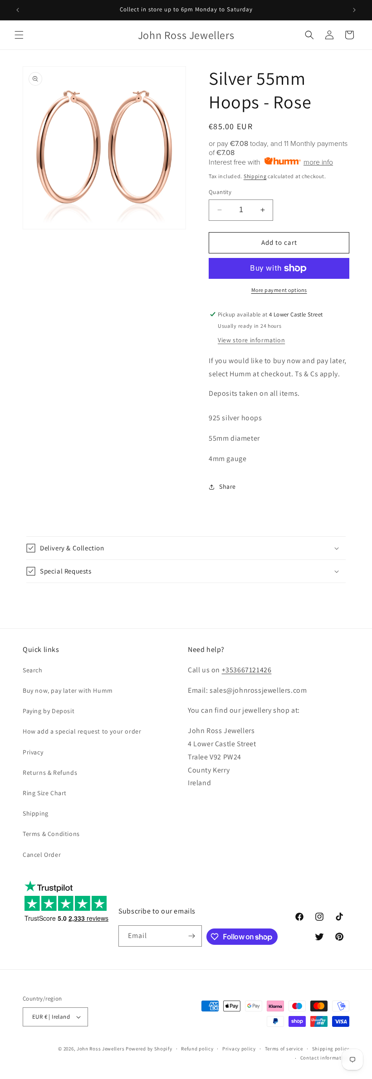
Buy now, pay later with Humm (68, 690)
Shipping (255, 176)
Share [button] (227, 486)
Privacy (33, 752)
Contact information (324, 1058)
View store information (251, 340)
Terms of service (284, 1048)
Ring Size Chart (45, 793)
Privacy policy (239, 1048)
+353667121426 (247, 670)
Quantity (220, 192)
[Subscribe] (191, 936)
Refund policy (197, 1048)
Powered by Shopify (149, 1048)
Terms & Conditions (51, 834)
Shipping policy (331, 1048)
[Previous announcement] (18, 10)
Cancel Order (42, 855)
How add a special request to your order (82, 731)
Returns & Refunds (50, 772)
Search (33, 670)
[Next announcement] (354, 10)
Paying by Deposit (48, 711)
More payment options (279, 290)
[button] (19, 35)
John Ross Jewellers (100, 1048)
